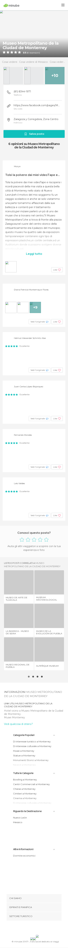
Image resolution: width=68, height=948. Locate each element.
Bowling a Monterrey (25, 779)
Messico (17, 822)
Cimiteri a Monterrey (24, 793)
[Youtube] (42, 928)
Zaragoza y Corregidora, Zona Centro (36, 119)
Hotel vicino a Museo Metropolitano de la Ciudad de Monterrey (33, 712)
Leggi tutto (34, 253)
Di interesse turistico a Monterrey (32, 741)
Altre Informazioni (23, 849)
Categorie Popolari (23, 735)
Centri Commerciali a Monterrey (31, 784)
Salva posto (36, 133)
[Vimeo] (37, 928)
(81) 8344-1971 (22, 91)
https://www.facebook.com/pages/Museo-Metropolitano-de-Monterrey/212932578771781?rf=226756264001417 (37, 105)
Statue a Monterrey (24, 755)
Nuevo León (20, 817)
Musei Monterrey (14, 717)
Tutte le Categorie (23, 773)
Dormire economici (24, 855)
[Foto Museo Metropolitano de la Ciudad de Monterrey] (34, 33)
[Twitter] (33, 928)
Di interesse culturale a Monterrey (32, 746)
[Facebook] (28, 928)
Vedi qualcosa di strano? (18, 724)
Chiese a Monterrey (24, 788)
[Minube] (11, 5)
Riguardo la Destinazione (27, 811)
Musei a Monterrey (23, 750)
